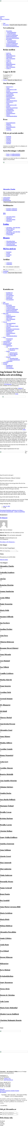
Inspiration (8, 252)
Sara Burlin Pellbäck (7, 799)
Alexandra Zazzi (6, 730)
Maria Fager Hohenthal (8, 1008)
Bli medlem (9, 31)
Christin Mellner (6, 831)
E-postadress (6, 75)
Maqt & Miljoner (10, 229)
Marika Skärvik (6, 680)
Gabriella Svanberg (7, 572)
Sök (4, 269)
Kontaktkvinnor (10, 95)
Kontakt (5, 364)
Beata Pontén (5, 894)
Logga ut (8, 60)
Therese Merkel (6, 717)
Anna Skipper (5, 736)
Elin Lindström (5, 869)
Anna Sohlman (5, 850)
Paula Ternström (6, 604)
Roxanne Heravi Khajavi (9, 648)
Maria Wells (4, 610)
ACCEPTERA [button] (3, 1105)
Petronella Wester (6, 881)
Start (4, 302)
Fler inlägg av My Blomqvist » (7, 542)
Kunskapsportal (7, 344)
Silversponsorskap (10, 306)
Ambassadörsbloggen (11, 242)
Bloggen (6, 238)
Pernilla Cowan (5, 812)
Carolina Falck (5, 692)
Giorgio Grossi (5, 856)
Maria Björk (4, 919)
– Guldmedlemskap (11, 33)
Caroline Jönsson (6, 768)
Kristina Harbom (6, 818)
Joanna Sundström (7, 591)
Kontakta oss (9, 292)
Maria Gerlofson (6, 913)
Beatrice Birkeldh (6, 774)
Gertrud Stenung (6, 699)
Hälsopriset (4, 963)
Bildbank (8, 124)
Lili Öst (3, 579)
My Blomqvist (7, 384)
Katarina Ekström (6, 585)
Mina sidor (9, 54)
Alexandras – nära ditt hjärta (13, 227)
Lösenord (5, 76)
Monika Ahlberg (6, 743)
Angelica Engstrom (7, 844)
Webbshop (5, 362)
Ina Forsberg (5, 623)
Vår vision (8, 324)
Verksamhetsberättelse (11, 100)
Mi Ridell (3, 711)
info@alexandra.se (8, 1079)
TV (4, 213)
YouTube (8, 139)
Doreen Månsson (6, 957)
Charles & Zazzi (13, 352)
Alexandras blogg (10, 241)
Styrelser (8, 327)
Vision (7, 88)
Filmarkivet (9, 218)
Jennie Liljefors (6, 938)
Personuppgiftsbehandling (12, 38)
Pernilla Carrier (6, 825)
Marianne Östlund (7, 806)
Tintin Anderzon (6, 875)
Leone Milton (5, 598)
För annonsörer (10, 295)
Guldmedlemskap (10, 308)
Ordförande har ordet (11, 89)
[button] (14, 1121)
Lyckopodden (9, 230)
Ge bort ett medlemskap (12, 35)
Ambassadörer (9, 93)
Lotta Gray (4, 762)
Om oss (5, 322)
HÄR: (16, 394)
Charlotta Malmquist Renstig (10, 1020)
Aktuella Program (7, 343)
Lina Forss (4, 635)
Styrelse (8, 91)
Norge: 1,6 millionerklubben (13, 154)
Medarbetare (9, 96)
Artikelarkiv (9, 262)
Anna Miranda (5, 654)
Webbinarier (9, 57)
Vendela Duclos (5, 793)
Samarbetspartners (10, 98)
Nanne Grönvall (6, 888)
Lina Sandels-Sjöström (8, 781)
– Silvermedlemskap (11, 32)
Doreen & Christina (7, 995)
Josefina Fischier (6, 629)
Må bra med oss (9, 249)
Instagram (8, 137)
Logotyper (8, 125)
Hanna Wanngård (6, 755)
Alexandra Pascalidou (8, 932)
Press (4, 337)
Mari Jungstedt (5, 863)
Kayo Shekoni (5, 970)
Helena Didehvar (6, 926)
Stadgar (8, 99)
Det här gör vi (9, 86)
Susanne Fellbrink (6, 617)
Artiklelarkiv (9, 361)
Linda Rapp (4, 945)
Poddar (6, 224)
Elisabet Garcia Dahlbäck (9, 1014)
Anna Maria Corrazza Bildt (10, 907)
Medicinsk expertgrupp (12, 92)
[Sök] (17, 1114)
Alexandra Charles (9, 189)
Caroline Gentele (6, 749)
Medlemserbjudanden (11, 36)
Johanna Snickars (6, 787)
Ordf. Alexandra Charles (12, 326)
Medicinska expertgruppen (12, 329)
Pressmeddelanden (10, 122)
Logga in (8, 53)
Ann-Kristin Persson (7, 724)
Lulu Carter (4, 1001)
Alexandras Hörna (10, 216)
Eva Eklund (4, 951)
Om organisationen (11, 323)
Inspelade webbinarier (11, 208)
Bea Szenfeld (4, 900)
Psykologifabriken (6, 976)
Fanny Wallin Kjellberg (8, 837)
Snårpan (20, 388)
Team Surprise (5, 686)
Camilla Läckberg (6, 673)
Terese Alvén (4, 989)
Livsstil (8, 253)
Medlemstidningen (10, 55)
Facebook (8, 136)
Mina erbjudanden (10, 58)
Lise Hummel (5, 661)
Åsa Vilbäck (4, 667)
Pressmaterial (9, 338)
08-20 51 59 (7, 1078)
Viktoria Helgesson (7, 642)
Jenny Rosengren (6, 982)
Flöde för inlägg (4, 559)
